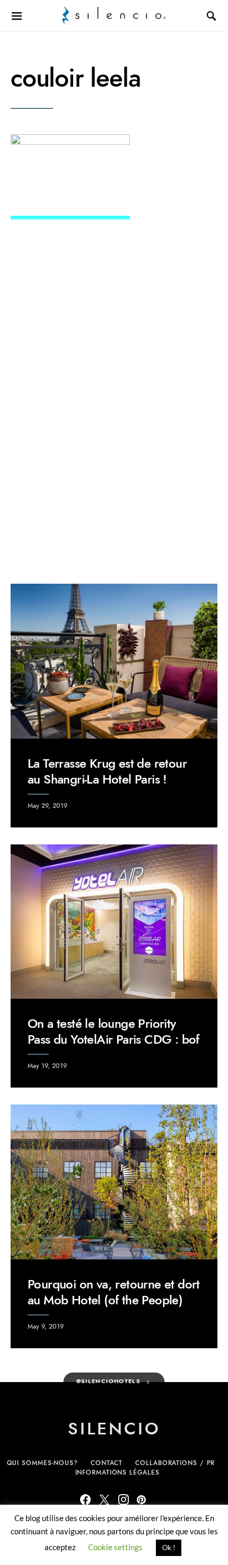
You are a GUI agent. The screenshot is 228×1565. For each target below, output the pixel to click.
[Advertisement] (114, 438)
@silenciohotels (108, 1381)
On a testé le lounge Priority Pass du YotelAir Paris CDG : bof (113, 1031)
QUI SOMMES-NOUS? (42, 1463)
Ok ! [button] (168, 1547)
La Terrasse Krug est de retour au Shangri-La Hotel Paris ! (107, 771)
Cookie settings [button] (115, 1547)
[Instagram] (123, 1499)
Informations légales (117, 1472)
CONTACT (106, 1463)
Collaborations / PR (175, 1463)
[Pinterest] (141, 1499)
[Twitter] (104, 1499)
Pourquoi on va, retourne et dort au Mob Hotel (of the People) (114, 1292)
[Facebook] (85, 1499)
